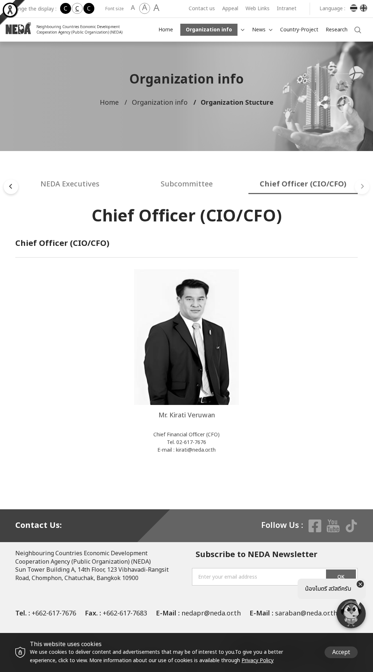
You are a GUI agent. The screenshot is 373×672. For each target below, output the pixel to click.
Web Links (258, 8)
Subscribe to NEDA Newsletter (256, 555)
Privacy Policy (258, 660)
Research (337, 30)
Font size (114, 8)
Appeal (230, 8)
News (259, 30)
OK (341, 577)
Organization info (209, 30)
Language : (332, 8)
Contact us (202, 8)
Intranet (287, 8)
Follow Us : (282, 526)
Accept (341, 652)
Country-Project (299, 30)
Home (165, 30)
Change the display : (32, 9)
